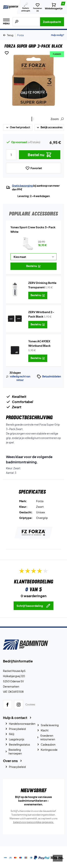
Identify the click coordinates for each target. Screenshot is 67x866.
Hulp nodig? (57, 35)
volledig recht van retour (20, 378)
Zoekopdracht (52, 21)
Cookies (30, 704)
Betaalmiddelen (51, 376)
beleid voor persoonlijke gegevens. (33, 822)
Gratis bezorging (22, 185)
